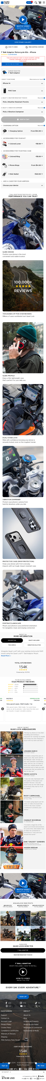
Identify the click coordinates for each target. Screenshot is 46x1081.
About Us (27, 1015)
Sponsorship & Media (31, 1031)
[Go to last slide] (2, 708)
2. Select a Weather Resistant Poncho (14, 98)
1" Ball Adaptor (23, 950)
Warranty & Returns (8, 1034)
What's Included (34, 640)
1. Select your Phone (8, 79)
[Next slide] (43, 708)
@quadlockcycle (38, 905)
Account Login (6, 1021)
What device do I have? (36, 79)
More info (40, 125)
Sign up (4, 1066)
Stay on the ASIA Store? (34, 64)
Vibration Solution (34, 645)
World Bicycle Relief (31, 1024)
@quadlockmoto (23, 905)
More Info (40, 98)
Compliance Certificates (10, 1031)
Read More (5, 656)
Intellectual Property (31, 1021)
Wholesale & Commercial (33, 1027)
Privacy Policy (6, 1024)
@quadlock (8, 905)
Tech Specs (12, 645)
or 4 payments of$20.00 (30, 1076)
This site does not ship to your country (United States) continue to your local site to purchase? (23, 59)
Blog (25, 1018)
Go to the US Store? (12, 64)
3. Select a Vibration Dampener (11, 107)
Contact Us (5, 1018)
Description (12, 640)
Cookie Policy (6, 1027)
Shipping (4, 1037)
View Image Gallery (23, 42)
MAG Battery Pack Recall (10, 1040)
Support (4, 1015)
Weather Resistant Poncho (23, 955)
